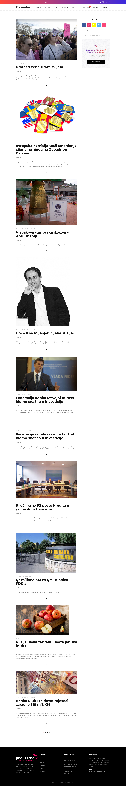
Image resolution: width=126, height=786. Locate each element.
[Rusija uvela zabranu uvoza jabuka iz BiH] (42, 620)
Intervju (18, 394)
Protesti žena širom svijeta (39, 67)
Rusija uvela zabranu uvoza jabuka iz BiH (46, 644)
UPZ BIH (42, 759)
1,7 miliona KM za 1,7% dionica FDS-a (42, 582)
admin (19, 71)
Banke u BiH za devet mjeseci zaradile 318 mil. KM (42, 703)
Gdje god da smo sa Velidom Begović (70, 760)
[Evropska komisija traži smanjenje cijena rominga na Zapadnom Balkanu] (46, 116)
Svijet (17, 63)
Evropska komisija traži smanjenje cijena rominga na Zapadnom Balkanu (46, 149)
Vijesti (42, 762)
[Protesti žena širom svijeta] (46, 39)
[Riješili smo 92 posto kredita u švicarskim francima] (46, 479)
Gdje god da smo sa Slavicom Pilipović (70, 765)
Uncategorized (21, 228)
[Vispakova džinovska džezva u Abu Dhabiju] (46, 202)
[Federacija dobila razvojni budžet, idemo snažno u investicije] (46, 374)
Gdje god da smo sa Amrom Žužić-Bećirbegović (36, 2)
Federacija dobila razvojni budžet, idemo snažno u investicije (45, 400)
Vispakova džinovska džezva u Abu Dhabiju (42, 234)
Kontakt (42, 771)
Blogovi (42, 768)
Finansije (19, 576)
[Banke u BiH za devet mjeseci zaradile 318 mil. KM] (46, 682)
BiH (17, 638)
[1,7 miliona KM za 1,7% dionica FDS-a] (46, 553)
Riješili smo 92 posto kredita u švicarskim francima (42, 507)
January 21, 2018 (25, 63)
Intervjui (42, 765)
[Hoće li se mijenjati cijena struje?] (43, 291)
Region (18, 142)
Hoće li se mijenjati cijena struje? (45, 333)
